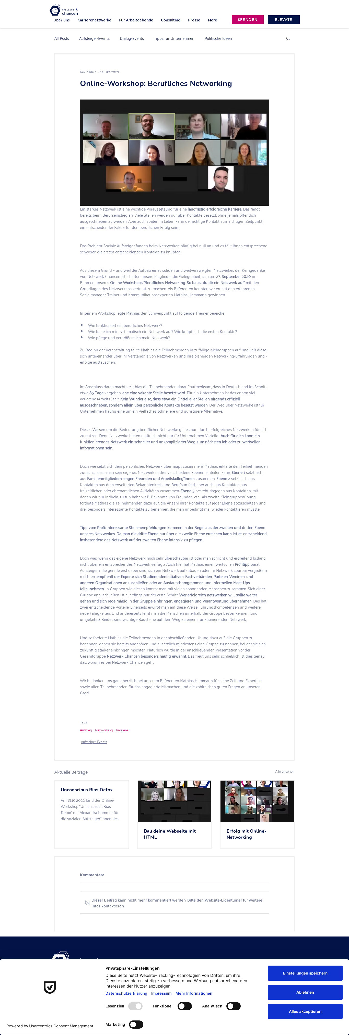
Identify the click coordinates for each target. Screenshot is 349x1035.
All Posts (61, 38)
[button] (288, 38)
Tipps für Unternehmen (174, 38)
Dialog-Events (132, 38)
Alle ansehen (285, 771)
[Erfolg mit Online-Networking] (257, 801)
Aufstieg (86, 730)
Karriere (122, 730)
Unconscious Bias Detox (87, 790)
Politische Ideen (218, 38)
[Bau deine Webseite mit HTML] (175, 801)
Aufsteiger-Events (94, 38)
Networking (104, 730)
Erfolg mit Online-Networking (246, 834)
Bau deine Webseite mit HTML (170, 834)
